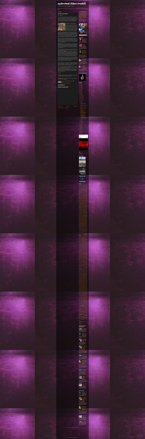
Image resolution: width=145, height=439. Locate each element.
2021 (80, 88)
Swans (80, 289)
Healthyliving (80, 240)
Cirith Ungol (81, 216)
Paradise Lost (81, 277)
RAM (81, 279)
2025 (80, 84)
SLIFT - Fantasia (84, 38)
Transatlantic (84, 302)
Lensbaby (84, 257)
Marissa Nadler (80, 262)
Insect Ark (85, 244)
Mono (83, 265)
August (81, 99)
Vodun (85, 305)
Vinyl (80, 305)
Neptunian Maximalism (82, 271)
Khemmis (80, 252)
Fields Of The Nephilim (85, 232)
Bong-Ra (81, 210)
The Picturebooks (83, 300)
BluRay (79, 208)
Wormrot (82, 309)
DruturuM (77, 427)
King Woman (80, 254)
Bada (80, 204)
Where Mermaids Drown (84, 307)
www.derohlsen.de (81, 323)
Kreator (83, 255)
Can (82, 213)
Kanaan (83, 250)
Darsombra (80, 220)
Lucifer (82, 260)
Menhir (84, 262)
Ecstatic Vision (84, 228)
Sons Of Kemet (84, 285)
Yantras (85, 310)
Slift (85, 284)
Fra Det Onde (84, 235)
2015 (80, 94)
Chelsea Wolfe (85, 215)
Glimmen (81, 237)
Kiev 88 (83, 252)
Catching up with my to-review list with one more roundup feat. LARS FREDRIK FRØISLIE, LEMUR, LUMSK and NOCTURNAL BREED (83, 362)
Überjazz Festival (83, 318)
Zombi (82, 313)
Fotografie (85, 234)
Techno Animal (84, 290)
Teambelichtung (80, 290)
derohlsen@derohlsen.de (82, 321)
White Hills (81, 308)
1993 (84, 186)
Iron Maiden (83, 245)
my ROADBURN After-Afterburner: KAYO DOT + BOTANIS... (83, 118)
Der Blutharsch (82, 223)
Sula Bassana (85, 287)
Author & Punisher (84, 203)
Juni (80, 101)
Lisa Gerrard (80, 259)
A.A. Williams (85, 194)
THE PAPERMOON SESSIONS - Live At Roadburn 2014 (82, 116)
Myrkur (80, 269)
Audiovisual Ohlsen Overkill (72, 3)
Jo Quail (85, 247)
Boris (86, 210)
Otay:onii (83, 275)
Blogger (76, 437)
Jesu (82, 247)
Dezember (81, 95)
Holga (82, 243)
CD (84, 212)
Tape (85, 289)
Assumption (83, 202)
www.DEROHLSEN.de (73, 427)
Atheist (85, 202)
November (81, 96)
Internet (80, 245)
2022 (80, 87)
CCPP (82, 212)
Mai (80, 102)
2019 (80, 90)
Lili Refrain (86, 258)
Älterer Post (75, 106)
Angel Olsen (80, 199)
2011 (81, 188)
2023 (80, 86)
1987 (82, 186)
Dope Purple (85, 225)
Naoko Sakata (82, 270)
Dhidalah (86, 223)
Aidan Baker (83, 197)
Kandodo (86, 250)
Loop (83, 259)
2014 (80, 189)
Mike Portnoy (84, 263)
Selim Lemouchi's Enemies (83, 282)
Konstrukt (85, 254)
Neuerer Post (60, 106)
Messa (86, 262)
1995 (86, 186)
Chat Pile (82, 215)
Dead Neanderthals (81, 222)
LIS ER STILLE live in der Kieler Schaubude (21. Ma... (83, 104)
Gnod (83, 237)
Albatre (86, 197)
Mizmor (79, 264)
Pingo (84, 277)
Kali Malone (83, 249)
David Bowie (83, 221)
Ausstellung (80, 203)
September (81, 98)
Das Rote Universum (84, 220)
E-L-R (83, 227)
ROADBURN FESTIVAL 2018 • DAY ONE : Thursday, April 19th (84, 67)
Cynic (86, 218)
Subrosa (82, 287)
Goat (85, 237)
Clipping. (85, 216)
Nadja (79, 270)
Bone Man (84, 209)
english (80, 314)
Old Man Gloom (80, 274)
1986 (81, 186)
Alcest (80, 198)
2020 (80, 89)
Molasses (85, 264)
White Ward (85, 308)
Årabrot (79, 318)
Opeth (84, 274)
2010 (79, 188)
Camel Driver (80, 213)
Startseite (67, 106)
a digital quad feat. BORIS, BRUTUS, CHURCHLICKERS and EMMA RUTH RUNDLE (84, 340)
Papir (86, 276)
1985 (79, 186)
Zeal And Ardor (83, 312)
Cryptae (85, 217)
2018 (80, 91)
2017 (80, 92)
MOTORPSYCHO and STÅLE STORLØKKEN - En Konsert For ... (83, 112)
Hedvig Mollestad (84, 240)
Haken (79, 239)
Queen (79, 279)
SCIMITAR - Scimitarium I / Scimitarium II (83, 45)
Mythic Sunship (84, 269)
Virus (83, 305)
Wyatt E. (83, 310)
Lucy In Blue (85, 260)
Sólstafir (83, 289)
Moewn (82, 264)
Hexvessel (80, 242)
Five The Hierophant (81, 233)
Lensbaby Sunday (81, 258)
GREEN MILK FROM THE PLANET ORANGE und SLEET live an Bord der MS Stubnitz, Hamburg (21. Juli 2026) (83, 52)
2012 (84, 188)
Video (82, 304)
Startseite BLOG (68, 427)
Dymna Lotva (80, 227)
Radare (83, 280)
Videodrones (85, 304)
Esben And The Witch (81, 230)
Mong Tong (80, 265)
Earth (85, 227)
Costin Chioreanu (81, 217)
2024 (80, 85)
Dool (82, 225)
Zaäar (80, 312)
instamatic (85, 314)
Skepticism (80, 284)
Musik (86, 267)
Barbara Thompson (84, 204)
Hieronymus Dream (84, 242)
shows (84, 317)
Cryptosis (80, 218)
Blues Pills (83, 208)
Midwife (80, 263)
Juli (80, 100)
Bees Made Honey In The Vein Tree (82, 205)
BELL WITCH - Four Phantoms (82, 110)
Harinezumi (83, 239)
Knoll (83, 254)
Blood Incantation (84, 207)
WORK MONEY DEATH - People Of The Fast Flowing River (84, 370)
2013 (86, 188)
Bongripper (84, 210)
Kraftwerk (80, 255)
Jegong (79, 247)
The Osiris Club (83, 299)
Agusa (80, 197)
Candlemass (85, 213)
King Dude (83, 253)
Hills (79, 243)
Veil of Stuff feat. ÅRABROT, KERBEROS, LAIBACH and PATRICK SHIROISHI (84, 378)
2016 (80, 93)
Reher (85, 280)
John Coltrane (80, 248)
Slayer (83, 284)
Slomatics (80, 285)
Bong (86, 209)
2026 (80, 83)
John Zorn (84, 248)
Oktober (81, 97)
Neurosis (80, 272)
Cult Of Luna (83, 218)
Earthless (80, 228)
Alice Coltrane (83, 198)
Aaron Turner (81, 195)
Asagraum (80, 202)
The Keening (84, 294)
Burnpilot (80, 212)
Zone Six (85, 313)
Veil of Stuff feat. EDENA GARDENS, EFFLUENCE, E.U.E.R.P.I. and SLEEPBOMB (84, 60)
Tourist (80, 302)
